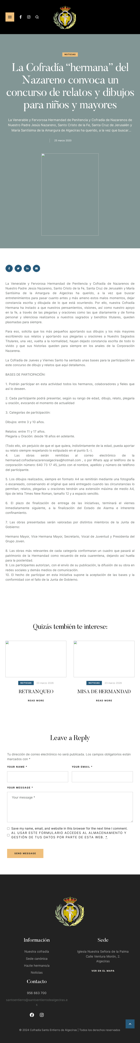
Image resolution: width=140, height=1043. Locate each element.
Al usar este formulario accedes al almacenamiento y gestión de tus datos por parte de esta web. (69, 835)
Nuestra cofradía (36, 951)
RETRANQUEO (36, 691)
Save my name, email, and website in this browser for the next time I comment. (69, 828)
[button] (130, 1023)
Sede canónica (37, 958)
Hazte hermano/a (37, 965)
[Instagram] (29, 17)
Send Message (25, 853)
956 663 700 (36, 993)
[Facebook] (32, 1015)
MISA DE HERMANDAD (104, 691)
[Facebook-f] (20, 17)
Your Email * (82, 766)
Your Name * (17, 766)
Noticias (37, 972)
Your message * (20, 787)
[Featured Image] (35, 659)
